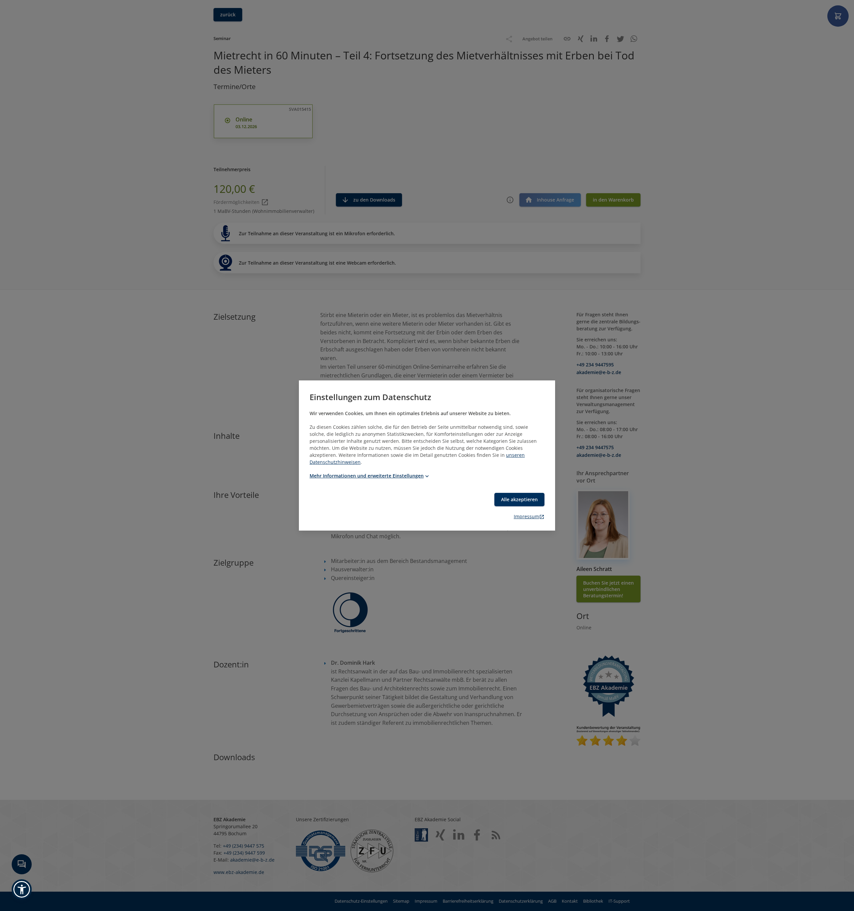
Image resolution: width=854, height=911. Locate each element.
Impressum (526, 516)
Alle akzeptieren (519, 499)
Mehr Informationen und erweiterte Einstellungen (367, 476)
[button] (21, 889)
